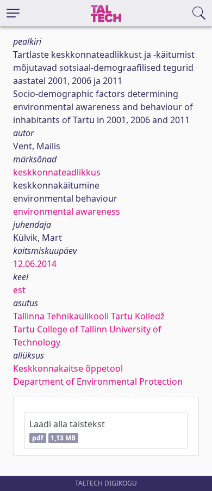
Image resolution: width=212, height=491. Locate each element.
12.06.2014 (35, 264)
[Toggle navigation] (13, 13)
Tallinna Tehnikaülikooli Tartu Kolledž (89, 316)
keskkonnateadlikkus (57, 172)
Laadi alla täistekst (67, 430)
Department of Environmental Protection (98, 381)
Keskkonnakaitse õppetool (68, 368)
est (19, 290)
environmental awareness (66, 211)
